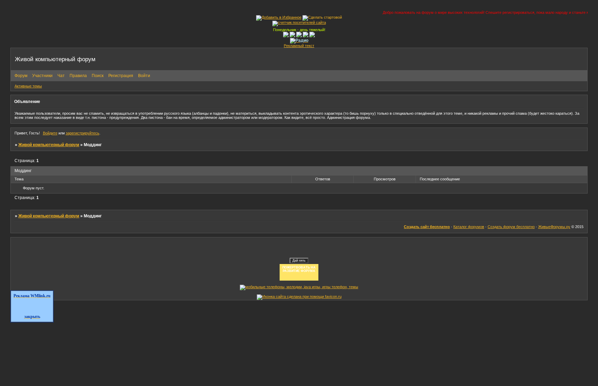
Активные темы (28, 86)
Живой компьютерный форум (48, 144)
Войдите (50, 133)
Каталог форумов (468, 227)
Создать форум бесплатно (511, 227)
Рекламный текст (299, 46)
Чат (61, 75)
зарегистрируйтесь (82, 133)
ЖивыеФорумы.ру (554, 227)
